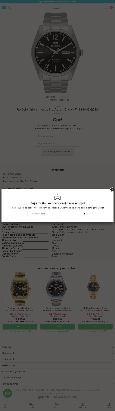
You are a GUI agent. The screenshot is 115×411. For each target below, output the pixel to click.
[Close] (111, 189)
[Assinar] (84, 214)
